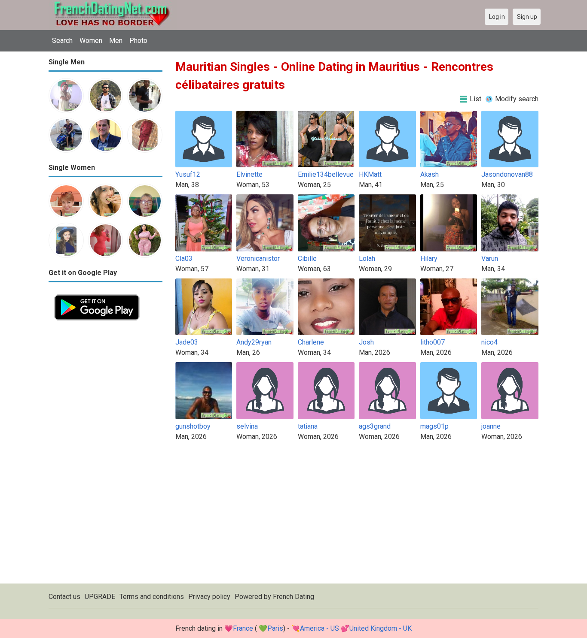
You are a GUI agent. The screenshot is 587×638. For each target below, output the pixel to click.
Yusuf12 (187, 174)
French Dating (293, 597)
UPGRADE (100, 597)
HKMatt (370, 174)
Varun (489, 258)
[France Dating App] (97, 294)
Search (62, 40)
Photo (138, 40)
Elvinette (249, 174)
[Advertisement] (105, 455)
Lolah (367, 258)
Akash (429, 174)
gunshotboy (193, 426)
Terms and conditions (151, 597)
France (243, 628)
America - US (319, 628)
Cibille (307, 258)
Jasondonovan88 (507, 174)
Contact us (64, 597)
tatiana (308, 426)
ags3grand (375, 426)
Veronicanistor (258, 258)
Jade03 (186, 342)
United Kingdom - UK (380, 628)
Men (115, 40)
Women (90, 40)
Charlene (311, 342)
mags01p (434, 426)
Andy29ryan (254, 342)
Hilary (428, 258)
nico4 (489, 342)
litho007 (432, 342)
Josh (366, 342)
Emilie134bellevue (326, 174)
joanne (491, 426)
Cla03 (184, 258)
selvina (247, 426)
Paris (275, 628)
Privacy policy (209, 597)
